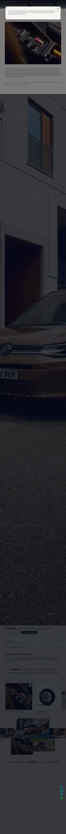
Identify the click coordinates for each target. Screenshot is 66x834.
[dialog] (33, 417)
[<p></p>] (58, 9)
